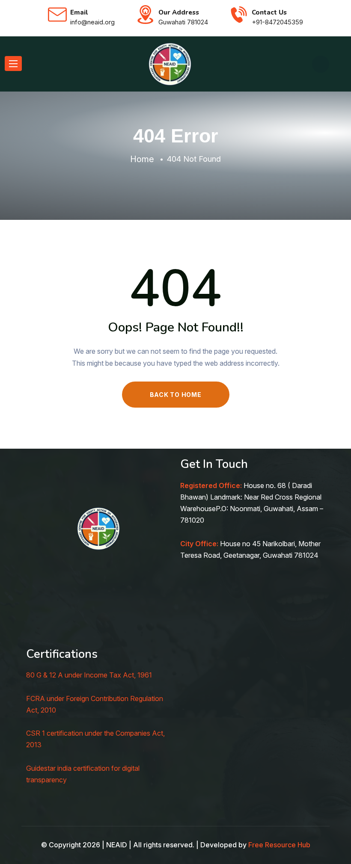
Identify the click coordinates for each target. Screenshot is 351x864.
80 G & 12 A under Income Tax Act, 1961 (89, 675)
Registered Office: (211, 485)
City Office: (199, 543)
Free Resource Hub (279, 844)
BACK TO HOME (176, 394)
